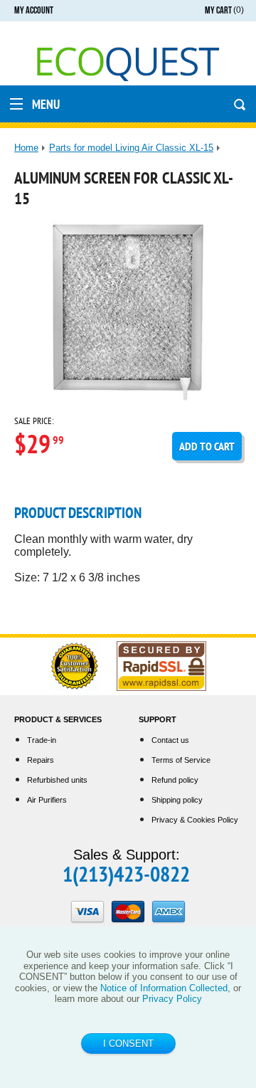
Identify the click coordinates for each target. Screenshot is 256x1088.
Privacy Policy (172, 998)
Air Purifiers (47, 800)
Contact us (170, 740)
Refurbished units (57, 780)
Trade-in (41, 740)
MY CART (224, 10)
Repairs (40, 760)
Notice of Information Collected (164, 988)
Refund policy (174, 780)
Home (26, 147)
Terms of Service (180, 760)
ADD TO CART (207, 446)
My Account (33, 10)
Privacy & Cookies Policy (194, 819)
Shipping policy (177, 800)
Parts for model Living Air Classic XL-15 (131, 147)
